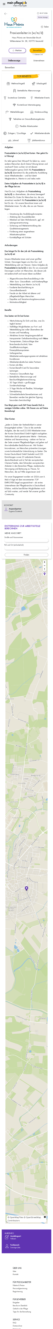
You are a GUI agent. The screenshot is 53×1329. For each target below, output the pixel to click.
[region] (26, 891)
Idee (14, 1271)
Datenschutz (17, 1326)
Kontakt (15, 1274)
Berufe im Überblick (20, 1305)
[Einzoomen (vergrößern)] (44, 562)
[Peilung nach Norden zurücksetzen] (44, 569)
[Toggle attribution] (44, 1217)
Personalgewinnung (20, 1288)
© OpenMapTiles (15, 1217)
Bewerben (10, 67)
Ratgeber (16, 1302)
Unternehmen (38, 61)
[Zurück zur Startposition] (44, 574)
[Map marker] (26, 888)
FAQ (14, 1323)
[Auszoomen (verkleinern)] (44, 565)
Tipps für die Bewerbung (22, 1312)
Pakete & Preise (18, 1285)
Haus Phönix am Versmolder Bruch (26, 38)
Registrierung (18, 1291)
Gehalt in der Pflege (20, 1309)
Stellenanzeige (14, 61)
